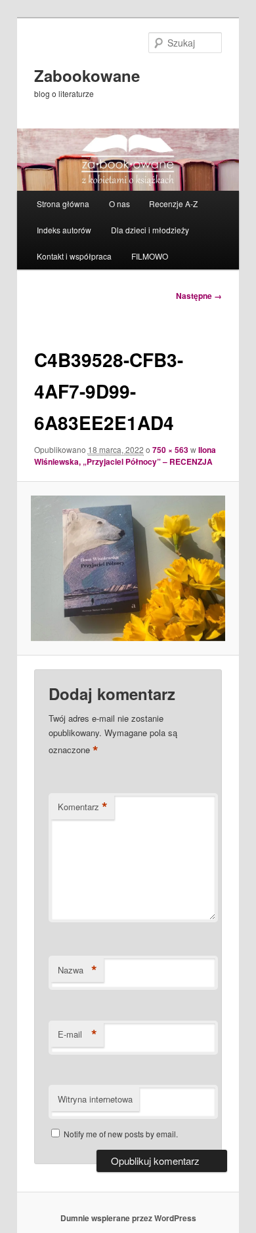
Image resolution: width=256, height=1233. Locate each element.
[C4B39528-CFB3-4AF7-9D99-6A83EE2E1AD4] (127, 568)
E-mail (77, 1034)
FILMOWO (149, 256)
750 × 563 (170, 450)
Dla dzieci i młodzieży (150, 229)
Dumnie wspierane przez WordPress (128, 1218)
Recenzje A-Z (173, 203)
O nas (119, 203)
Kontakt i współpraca (74, 256)
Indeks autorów (64, 229)
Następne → (199, 296)
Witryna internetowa (95, 1099)
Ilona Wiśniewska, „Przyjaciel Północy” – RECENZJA (125, 455)
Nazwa (77, 970)
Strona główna (63, 203)
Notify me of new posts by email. (121, 1133)
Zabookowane (87, 75)
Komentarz (83, 806)
